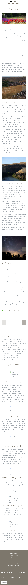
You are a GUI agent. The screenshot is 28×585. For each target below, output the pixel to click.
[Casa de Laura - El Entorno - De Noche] (14, 248)
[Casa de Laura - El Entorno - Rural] (14, 87)
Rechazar (11, 582)
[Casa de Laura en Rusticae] (14, 569)
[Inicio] (13, 2)
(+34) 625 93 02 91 (14, 555)
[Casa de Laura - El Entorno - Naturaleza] (14, 169)
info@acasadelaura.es (14, 557)
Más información (5, 578)
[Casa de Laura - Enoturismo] (14, 321)
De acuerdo (4, 582)
